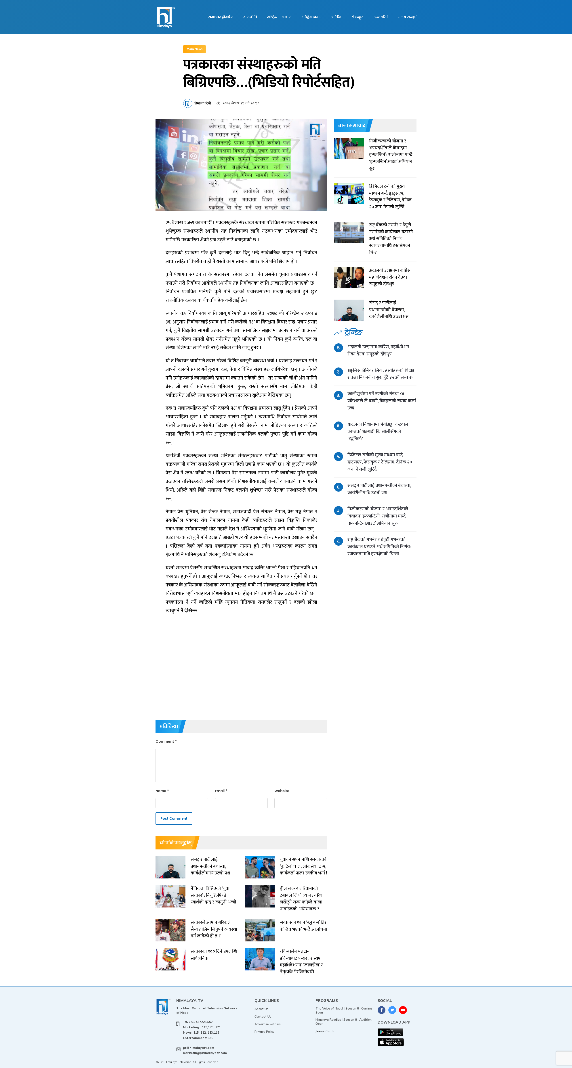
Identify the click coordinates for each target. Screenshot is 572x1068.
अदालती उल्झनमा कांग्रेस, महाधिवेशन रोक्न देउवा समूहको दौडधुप (378, 350)
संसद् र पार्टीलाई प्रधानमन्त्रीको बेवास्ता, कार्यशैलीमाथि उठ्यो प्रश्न (379, 489)
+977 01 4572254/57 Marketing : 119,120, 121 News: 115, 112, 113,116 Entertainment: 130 (202, 1030)
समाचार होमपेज (220, 17)
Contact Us (262, 1016)
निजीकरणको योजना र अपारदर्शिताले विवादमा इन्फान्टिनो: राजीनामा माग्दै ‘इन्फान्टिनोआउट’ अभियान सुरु (377, 516)
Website (281, 790)
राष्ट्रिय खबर (311, 17)
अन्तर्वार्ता (381, 17)
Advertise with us (267, 1024)
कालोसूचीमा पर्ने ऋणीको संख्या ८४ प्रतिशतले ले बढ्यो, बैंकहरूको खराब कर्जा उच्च (381, 401)
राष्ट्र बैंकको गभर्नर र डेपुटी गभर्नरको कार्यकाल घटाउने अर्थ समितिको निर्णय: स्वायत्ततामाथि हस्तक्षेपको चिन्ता (379, 547)
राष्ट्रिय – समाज (279, 17)
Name (162, 790)
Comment (166, 741)
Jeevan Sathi (324, 1031)
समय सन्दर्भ (407, 17)
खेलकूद (357, 17)
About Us (261, 1009)
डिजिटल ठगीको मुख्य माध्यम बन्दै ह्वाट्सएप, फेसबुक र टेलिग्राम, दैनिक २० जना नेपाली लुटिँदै (379, 462)
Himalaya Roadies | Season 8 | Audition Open (343, 1022)
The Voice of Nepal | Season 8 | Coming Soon (343, 1010)
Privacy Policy (264, 1032)
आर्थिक (336, 17)
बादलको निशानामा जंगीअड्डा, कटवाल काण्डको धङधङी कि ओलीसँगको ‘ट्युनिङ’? (377, 431)
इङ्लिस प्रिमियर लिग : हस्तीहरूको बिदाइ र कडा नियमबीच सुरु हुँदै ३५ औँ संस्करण (381, 373)
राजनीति (250, 17)
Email (221, 790)
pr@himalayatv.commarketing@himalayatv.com (205, 1050)
